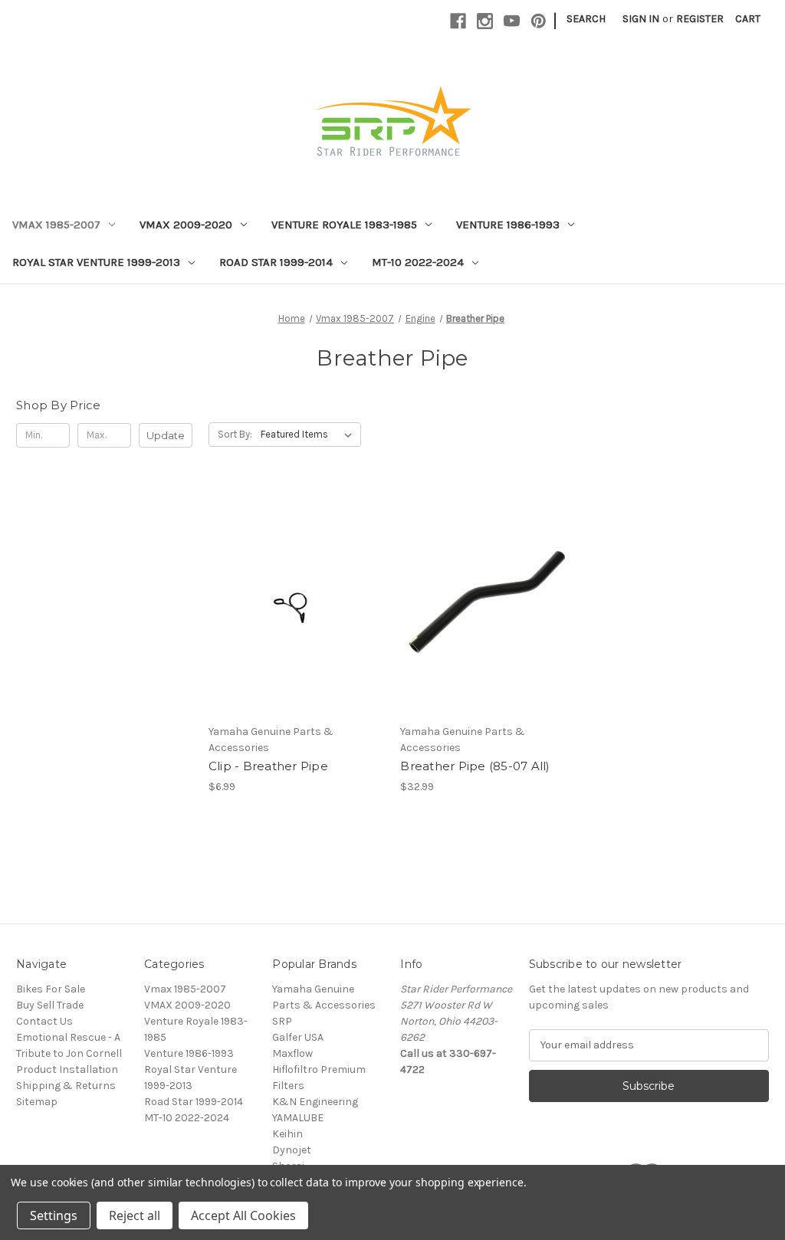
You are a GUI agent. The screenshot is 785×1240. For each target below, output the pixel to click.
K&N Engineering (315, 1101)
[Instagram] (485, 21)
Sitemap (36, 1101)
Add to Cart (296, 627)
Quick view (293, 572)
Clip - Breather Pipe (268, 766)
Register (700, 18)
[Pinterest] (538, 21)
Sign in (640, 18)
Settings (53, 1215)
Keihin (287, 1133)
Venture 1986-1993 (508, 224)
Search (586, 18)
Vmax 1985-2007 (56, 224)
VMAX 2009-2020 (186, 224)
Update (165, 435)
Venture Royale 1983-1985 (344, 224)
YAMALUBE (298, 1117)
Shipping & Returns (66, 1085)
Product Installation (67, 1069)
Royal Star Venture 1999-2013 (96, 262)
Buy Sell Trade (50, 1005)
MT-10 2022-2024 (418, 262)
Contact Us (44, 1021)
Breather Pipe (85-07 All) (475, 766)
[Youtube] (512, 21)
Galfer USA (298, 1037)
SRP (282, 1021)
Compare (291, 600)
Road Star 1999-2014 (276, 262)
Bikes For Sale (50, 989)
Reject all (134, 1215)
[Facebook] (458, 21)
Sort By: (235, 434)
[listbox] (309, 434)
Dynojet (291, 1149)
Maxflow (292, 1053)
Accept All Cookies (243, 1215)
